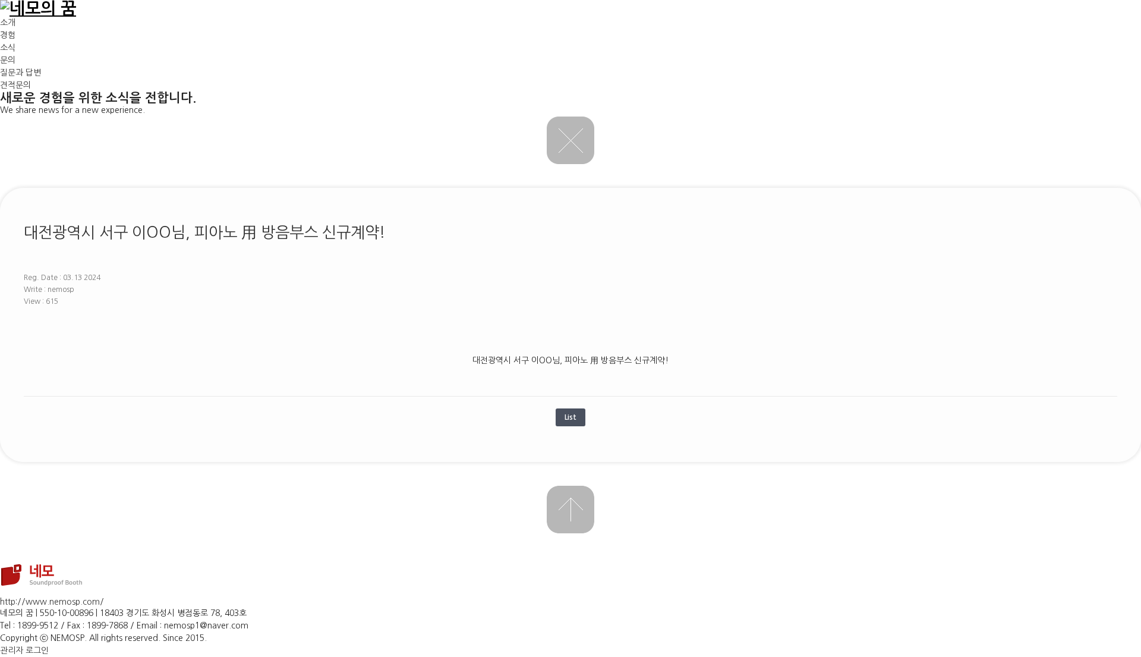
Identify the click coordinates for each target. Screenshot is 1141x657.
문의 (7, 60)
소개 (7, 22)
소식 (7, 47)
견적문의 (15, 85)
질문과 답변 (20, 72)
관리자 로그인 (24, 650)
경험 (7, 35)
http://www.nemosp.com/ (52, 602)
